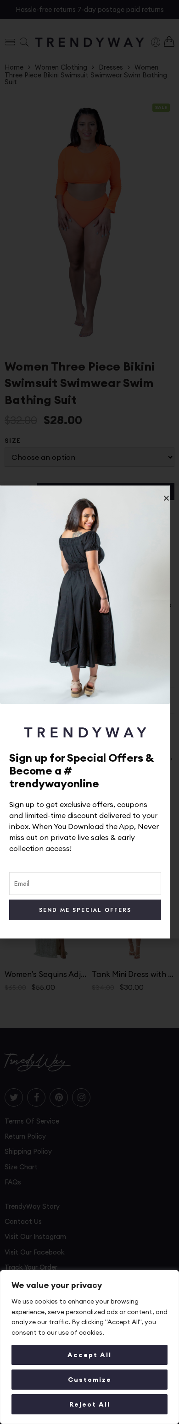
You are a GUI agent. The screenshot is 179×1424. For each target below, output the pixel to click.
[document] (89, 712)
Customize (90, 1379)
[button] (166, 498)
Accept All (89, 1355)
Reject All (89, 1404)
